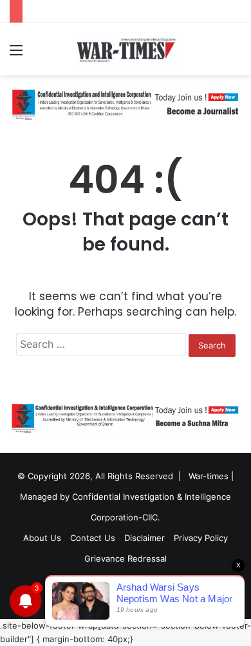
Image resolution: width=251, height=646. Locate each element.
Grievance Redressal (125, 558)
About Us (42, 538)
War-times (208, 476)
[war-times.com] (125, 49)
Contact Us (92, 538)
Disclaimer (144, 538)
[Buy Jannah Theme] (125, 104)
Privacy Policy (201, 538)
